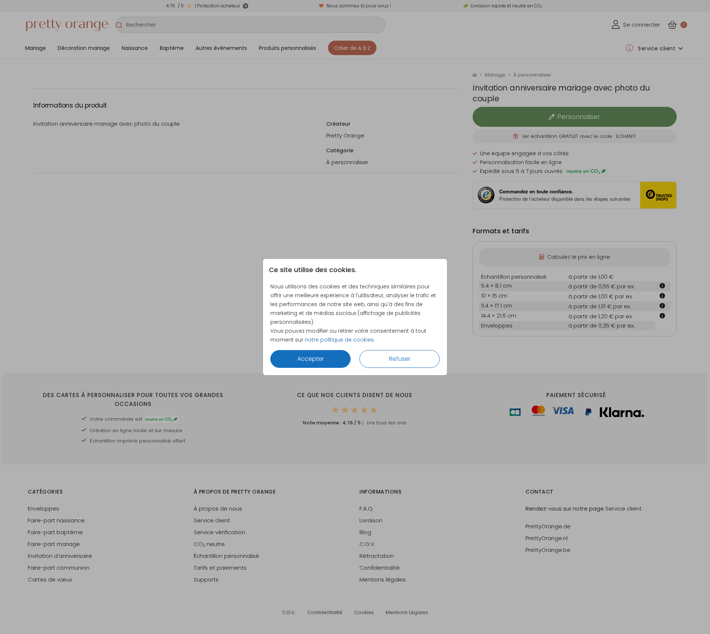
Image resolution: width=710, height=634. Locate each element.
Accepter (310, 359)
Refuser (399, 359)
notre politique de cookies (339, 339)
